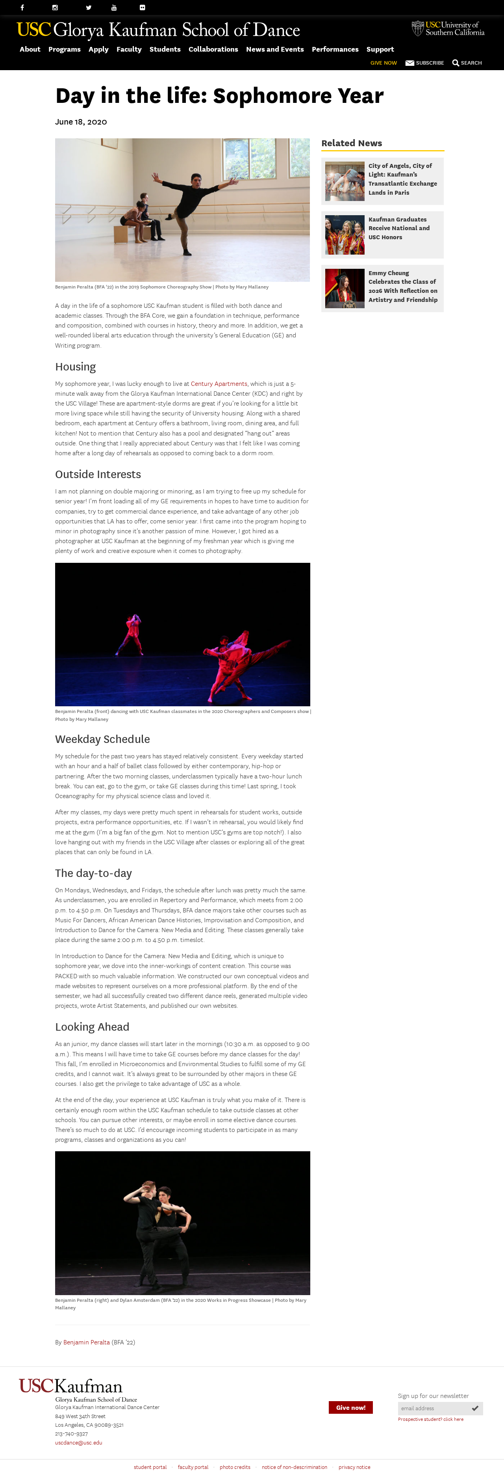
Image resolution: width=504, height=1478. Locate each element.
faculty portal (193, 1467)
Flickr (146, 8)
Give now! (350, 1407)
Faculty (129, 49)
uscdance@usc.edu (78, 1442)
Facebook (32, 8)
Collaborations (213, 49)
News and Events (275, 49)
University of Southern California (451, 28)
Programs (64, 49)
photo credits (235, 1467)
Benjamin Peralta (86, 1342)
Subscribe (430, 63)
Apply (99, 49)
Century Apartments (219, 384)
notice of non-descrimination (294, 1467)
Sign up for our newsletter (433, 1396)
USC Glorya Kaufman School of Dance (158, 32)
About (30, 49)
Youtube (122, 8)
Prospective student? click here (430, 1419)
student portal (150, 1467)
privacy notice (355, 1467)
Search (471, 63)
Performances (335, 49)
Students (165, 49)
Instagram (65, 8)
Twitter (94, 8)
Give (384, 63)
